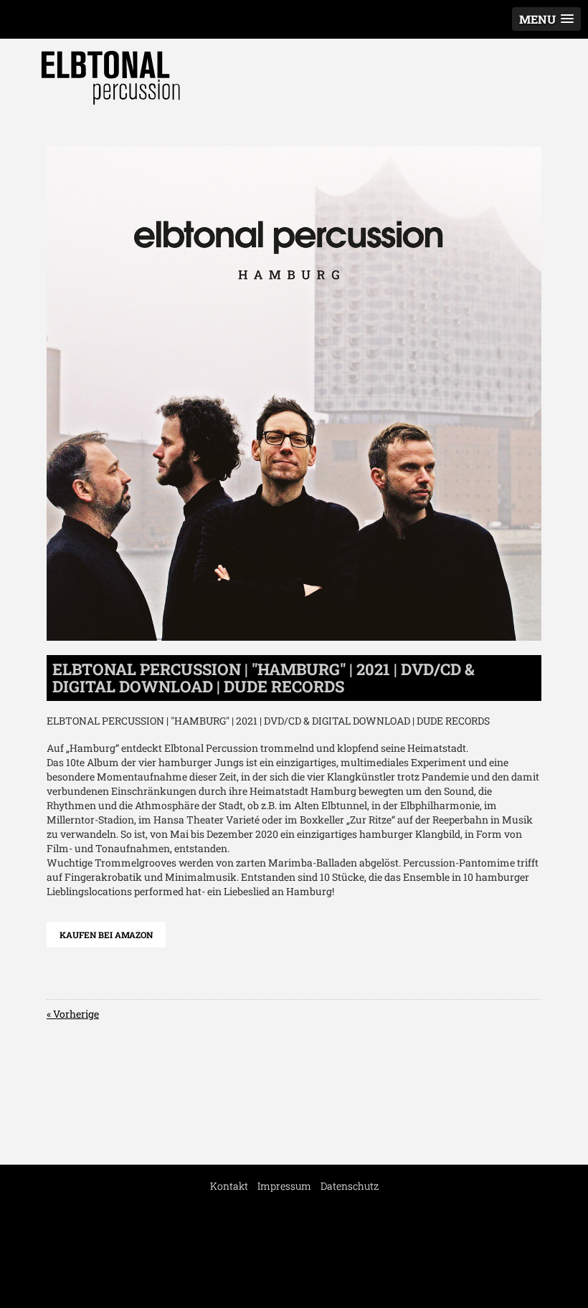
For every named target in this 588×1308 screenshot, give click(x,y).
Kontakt (229, 1186)
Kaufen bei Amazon (106, 934)
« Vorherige (73, 1014)
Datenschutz (350, 1186)
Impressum (284, 1186)
